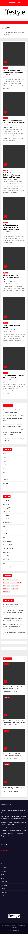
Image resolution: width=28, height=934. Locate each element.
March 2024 (6, 537)
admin (15, 74)
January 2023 (7, 567)
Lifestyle (5, 479)
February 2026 (7, 508)
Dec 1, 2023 (7, 179)
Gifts (4, 468)
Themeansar (14, 927)
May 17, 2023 (8, 281)
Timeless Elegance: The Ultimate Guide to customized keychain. (13, 754)
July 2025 (6, 515)
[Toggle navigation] (25, 22)
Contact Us (16, 930)
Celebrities (6, 457)
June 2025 (6, 519)
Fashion (5, 461)
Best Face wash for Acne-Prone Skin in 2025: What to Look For (14, 122)
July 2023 (6, 556)
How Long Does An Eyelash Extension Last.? (13, 376)
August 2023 (6, 552)
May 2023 (6, 559)
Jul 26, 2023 (8, 231)
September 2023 (8, 548)
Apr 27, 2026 (8, 724)
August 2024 (6, 526)
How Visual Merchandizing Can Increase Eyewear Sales (13, 687)
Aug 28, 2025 (8, 791)
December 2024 (7, 522)
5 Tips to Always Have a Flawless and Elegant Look (13, 71)
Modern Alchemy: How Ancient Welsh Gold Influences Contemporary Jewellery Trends (14, 432)
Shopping (5, 483)
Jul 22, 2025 (8, 74)
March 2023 (6, 563)
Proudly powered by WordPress (9, 925)
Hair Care (5, 472)
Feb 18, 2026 (8, 758)
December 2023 (7, 541)
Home (3, 30)
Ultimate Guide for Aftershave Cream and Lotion (12, 277)
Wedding (5, 487)
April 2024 (6, 534)
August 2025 (6, 511)
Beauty (5, 67)
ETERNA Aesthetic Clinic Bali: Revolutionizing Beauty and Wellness (13, 175)
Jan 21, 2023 (8, 379)
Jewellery (5, 476)
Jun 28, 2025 (8, 127)
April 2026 (6, 504)
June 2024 (6, 530)
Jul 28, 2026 (8, 691)
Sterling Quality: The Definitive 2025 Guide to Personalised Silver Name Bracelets (13, 418)
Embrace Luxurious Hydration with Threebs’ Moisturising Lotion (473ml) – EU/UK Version (14, 228)
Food (4, 465)
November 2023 (7, 545)
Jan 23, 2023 (8, 329)
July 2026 (6, 500)
